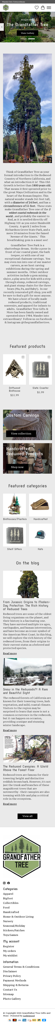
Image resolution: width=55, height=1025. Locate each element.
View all (27, 816)
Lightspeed (29, 1015)
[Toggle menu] (49, 8)
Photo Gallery (12, 998)
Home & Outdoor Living (18, 916)
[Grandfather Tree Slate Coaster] (40, 369)
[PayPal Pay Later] (39, 1020)
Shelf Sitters (14, 549)
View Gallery (27, 33)
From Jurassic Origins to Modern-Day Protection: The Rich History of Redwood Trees (26, 605)
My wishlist (10, 955)
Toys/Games (10, 935)
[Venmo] (44, 1020)
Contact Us (10, 989)
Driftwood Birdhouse (14, 389)
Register (8, 946)
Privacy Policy (12, 976)
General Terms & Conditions (21, 966)
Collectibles (10, 903)
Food (6, 907)
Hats (40, 549)
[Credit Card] (10, 1020)
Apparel (8, 894)
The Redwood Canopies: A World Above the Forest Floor (25, 768)
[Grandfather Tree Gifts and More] (6, 7)
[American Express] (24, 1020)
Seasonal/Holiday (14, 925)
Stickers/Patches (14, 930)
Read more (10, 653)
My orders (9, 951)
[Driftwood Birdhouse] (14, 369)
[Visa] (20, 1020)
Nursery (8, 921)
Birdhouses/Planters (15, 519)
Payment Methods (14, 980)
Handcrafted (40, 519)
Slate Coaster (40, 387)
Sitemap (8, 994)
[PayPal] (34, 1020)
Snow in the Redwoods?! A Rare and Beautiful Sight (25, 691)
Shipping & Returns (16, 985)
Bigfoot (8, 898)
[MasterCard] (15, 1020)
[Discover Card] (29, 1020)
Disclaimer (10, 971)
